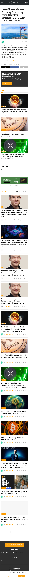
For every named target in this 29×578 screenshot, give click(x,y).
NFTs (24, 191)
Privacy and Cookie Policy (11, 576)
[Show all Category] (27, 191)
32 (25, 496)
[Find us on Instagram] (4, 561)
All (17, 191)
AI (2, 207)
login (5, 170)
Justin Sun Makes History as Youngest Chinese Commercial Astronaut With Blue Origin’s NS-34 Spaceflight (14, 465)
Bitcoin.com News (8, 42)
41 (24, 220)
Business (21, 552)
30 (24, 278)
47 (9, 136)
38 (25, 524)
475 (9, 115)
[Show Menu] (2, 2)
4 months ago (18, 220)
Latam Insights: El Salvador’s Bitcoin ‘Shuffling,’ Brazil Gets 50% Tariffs (13, 412)
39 (24, 250)
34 (24, 306)
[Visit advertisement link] (14, 180)
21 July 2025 (25, 41)
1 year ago (4, 115)
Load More (14, 532)
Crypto (4, 64)
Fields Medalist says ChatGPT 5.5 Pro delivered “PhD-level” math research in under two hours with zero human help (14, 213)
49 (9, 160)
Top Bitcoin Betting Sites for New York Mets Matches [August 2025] (14, 492)
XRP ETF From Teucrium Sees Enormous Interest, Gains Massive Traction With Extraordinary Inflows (12, 156)
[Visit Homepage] (13, 2)
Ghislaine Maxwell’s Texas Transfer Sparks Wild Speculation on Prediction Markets (14, 519)
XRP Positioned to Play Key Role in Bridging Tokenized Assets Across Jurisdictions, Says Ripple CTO (14, 111)
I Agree (22, 576)
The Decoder (8, 220)
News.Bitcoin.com (18, 61)
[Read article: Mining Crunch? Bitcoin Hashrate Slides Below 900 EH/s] (14, 428)
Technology (14, 552)
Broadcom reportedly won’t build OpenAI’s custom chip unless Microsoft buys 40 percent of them (13, 273)
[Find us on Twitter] (1, 561)
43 (25, 470)
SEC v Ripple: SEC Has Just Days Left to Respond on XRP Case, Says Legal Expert (12, 134)
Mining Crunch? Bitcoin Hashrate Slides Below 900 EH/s (12, 438)
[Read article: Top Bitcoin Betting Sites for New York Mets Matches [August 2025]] (14, 482)
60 (25, 416)
